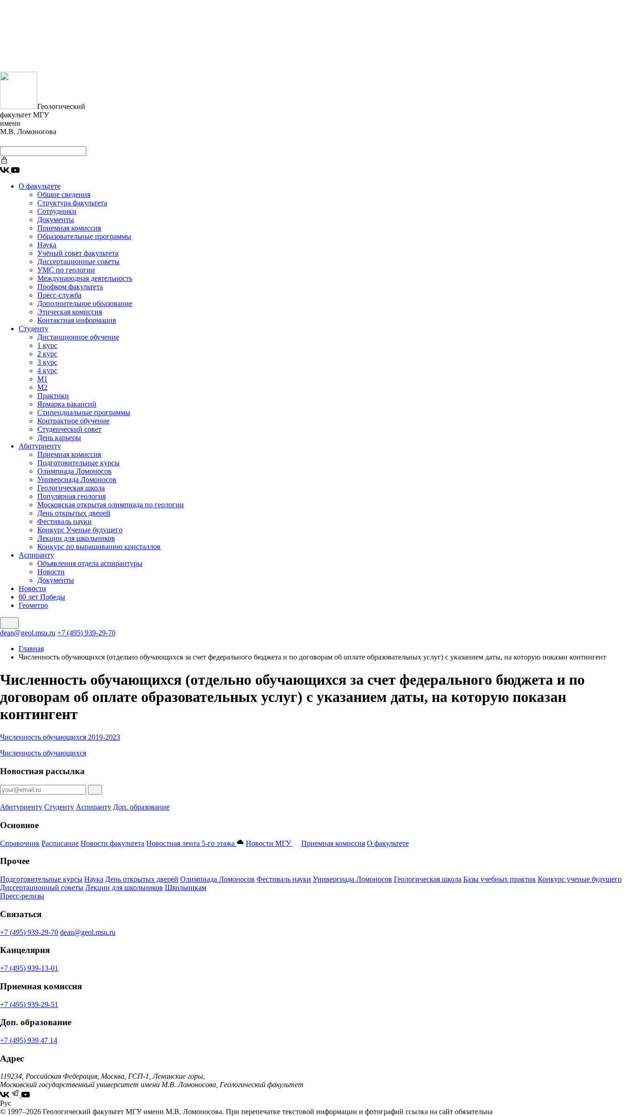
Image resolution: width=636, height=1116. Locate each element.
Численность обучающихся (43, 753)
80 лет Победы (42, 597)
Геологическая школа (71, 488)
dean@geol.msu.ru (27, 633)
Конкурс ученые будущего (580, 879)
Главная (31, 649)
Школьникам (185, 887)
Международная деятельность (84, 278)
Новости (51, 572)
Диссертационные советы (78, 261)
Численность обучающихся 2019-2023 (60, 737)
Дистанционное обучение (78, 337)
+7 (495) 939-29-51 (29, 1004)
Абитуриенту (40, 446)
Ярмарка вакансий (66, 404)
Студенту (33, 329)
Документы (55, 220)
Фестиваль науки (64, 521)
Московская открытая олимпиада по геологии (110, 505)
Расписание (60, 843)
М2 (42, 387)
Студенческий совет (69, 429)
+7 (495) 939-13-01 (29, 968)
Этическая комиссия (69, 312)
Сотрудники (56, 211)
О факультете (40, 186)
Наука (46, 245)
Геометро (33, 605)
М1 (42, 379)
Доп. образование (141, 807)
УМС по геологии (66, 270)
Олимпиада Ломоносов (74, 471)
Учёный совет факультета (77, 253)
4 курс (47, 370)
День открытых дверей (73, 513)
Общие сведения (63, 194)
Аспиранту (36, 555)
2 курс (47, 354)
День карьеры (59, 438)
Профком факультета (70, 287)
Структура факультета (72, 203)
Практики (53, 396)
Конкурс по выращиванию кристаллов (99, 547)
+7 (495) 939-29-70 (86, 633)
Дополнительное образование (84, 303)
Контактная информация (76, 320)
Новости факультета (112, 843)
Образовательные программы (84, 236)
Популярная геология (71, 496)
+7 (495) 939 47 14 (28, 1040)
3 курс (47, 362)
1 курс (47, 345)
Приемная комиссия (69, 228)
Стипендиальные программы (83, 412)
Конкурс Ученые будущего (79, 530)
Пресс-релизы (22, 896)
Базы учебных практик (499, 879)
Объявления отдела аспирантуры (89, 563)
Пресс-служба (59, 295)
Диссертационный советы (41, 887)
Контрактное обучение (73, 421)
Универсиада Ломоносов (76, 479)
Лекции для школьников (76, 538)
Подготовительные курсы (78, 463)
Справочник (20, 843)
